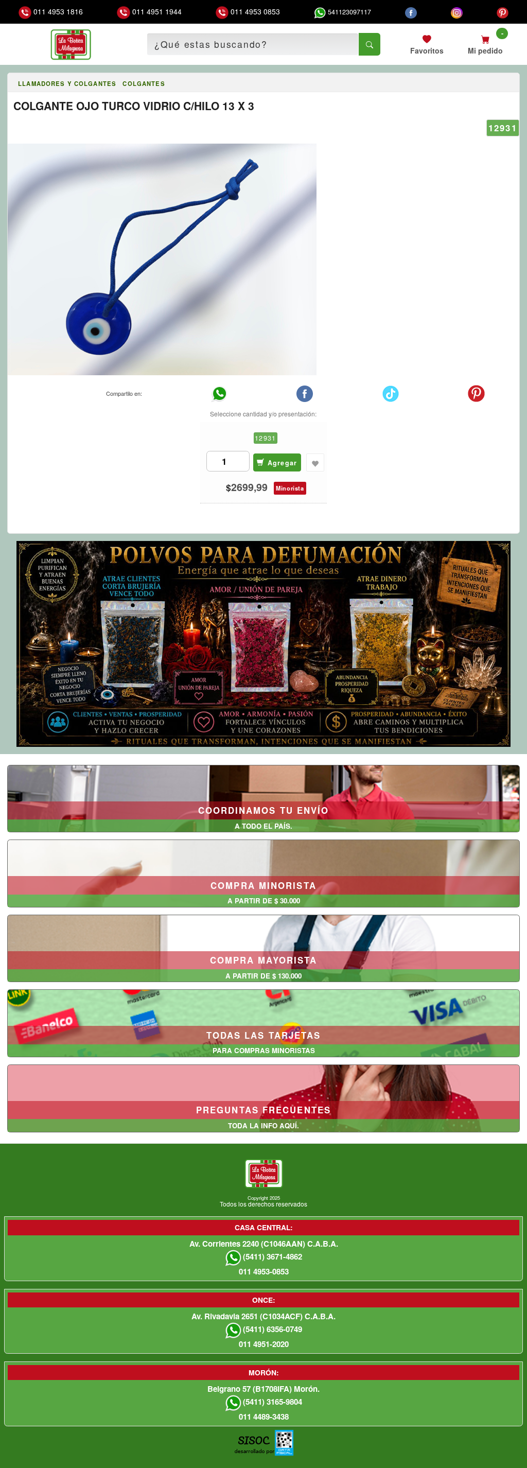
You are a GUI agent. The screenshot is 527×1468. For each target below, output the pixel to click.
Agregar (281, 462)
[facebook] (411, 11)
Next (517, 640)
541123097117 (348, 11)
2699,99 (249, 487)
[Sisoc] (254, 1448)
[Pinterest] (502, 11)
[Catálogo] (11, 84)
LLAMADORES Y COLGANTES (67, 83)
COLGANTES (143, 83)
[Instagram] (457, 11)
